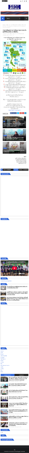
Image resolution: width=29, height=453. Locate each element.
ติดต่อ (2, 371)
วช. (9, 24)
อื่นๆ (1, 370)
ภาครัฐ (7, 24)
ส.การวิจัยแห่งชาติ (14, 24)
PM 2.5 (11, 35)
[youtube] (21, 1)
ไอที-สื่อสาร (3, 359)
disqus (20, 169)
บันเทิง (2, 360)
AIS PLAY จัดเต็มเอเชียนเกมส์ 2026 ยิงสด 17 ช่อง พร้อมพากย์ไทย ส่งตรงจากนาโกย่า (13, 151)
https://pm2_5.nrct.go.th (14, 110)
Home (4, 24)
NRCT (23, 24)
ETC (2, 432)
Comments (21, 375)
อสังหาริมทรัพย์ (4, 355)
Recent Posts (7, 375)
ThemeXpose (11, 451)
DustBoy (19, 24)
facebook (25, 169)
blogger (16, 169)
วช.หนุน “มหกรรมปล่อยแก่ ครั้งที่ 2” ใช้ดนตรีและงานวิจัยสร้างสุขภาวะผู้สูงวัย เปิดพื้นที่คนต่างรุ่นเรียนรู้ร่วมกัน (18, 405)
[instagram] (26, 1)
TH (5, 26)
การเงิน (2, 362)
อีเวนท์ (2, 354)
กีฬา (1, 363)
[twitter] (24, 1)
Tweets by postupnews (6, 281)
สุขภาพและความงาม (5, 365)
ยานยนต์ (2, 357)
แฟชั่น (2, 367)
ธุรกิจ (2, 352)
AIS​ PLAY (5, 148)
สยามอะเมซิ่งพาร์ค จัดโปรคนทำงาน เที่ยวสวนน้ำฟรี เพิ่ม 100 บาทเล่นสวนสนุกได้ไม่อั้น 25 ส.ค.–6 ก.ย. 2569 (18, 411)
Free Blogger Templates (20, 451)
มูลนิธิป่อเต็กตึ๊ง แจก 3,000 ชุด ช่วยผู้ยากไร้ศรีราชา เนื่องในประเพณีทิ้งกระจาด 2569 (18, 417)
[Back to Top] (14, 450)
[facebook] (22, 1)
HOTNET (5, 135)
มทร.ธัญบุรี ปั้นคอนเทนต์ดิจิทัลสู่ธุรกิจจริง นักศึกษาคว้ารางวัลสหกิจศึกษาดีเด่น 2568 (17, 287)
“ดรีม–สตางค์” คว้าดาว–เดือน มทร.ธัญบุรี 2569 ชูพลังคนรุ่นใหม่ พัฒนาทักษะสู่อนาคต (18, 397)
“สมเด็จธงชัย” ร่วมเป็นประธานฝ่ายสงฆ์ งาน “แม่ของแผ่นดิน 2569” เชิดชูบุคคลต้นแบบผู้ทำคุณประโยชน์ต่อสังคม (18, 424)
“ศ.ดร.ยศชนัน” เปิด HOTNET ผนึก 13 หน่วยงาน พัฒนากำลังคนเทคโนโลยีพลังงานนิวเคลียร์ (13, 138)
